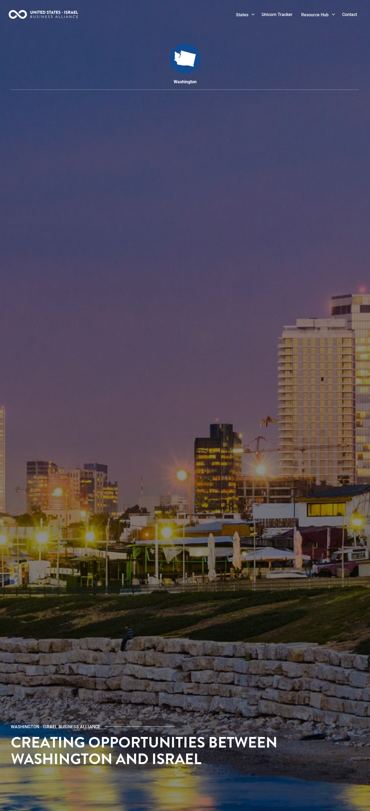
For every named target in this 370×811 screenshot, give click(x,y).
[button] (245, 14)
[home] (58, 14)
